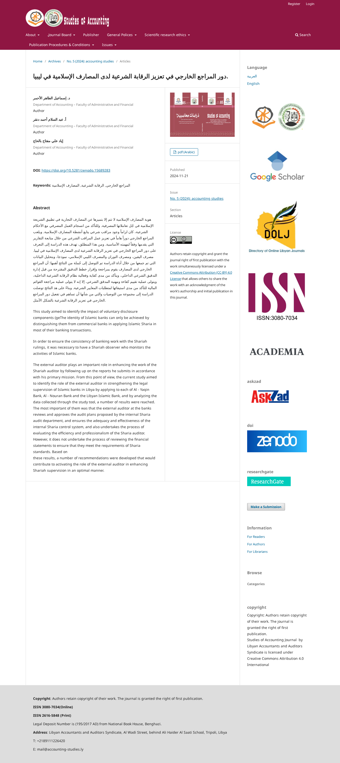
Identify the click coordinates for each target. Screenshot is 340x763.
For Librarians (257, 551)
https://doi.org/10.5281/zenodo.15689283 (76, 170)
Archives (54, 61)
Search (304, 34)
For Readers (256, 536)
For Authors (256, 544)
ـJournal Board (60, 34)
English (253, 83)
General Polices (120, 34)
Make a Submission (266, 507)
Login (310, 3)
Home (37, 61)
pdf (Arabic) (186, 152)
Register (294, 3)
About (31, 34)
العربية (252, 76)
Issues (108, 44)
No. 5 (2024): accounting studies (90, 61)
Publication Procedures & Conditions (60, 44)
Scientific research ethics (166, 34)
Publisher (91, 34)
